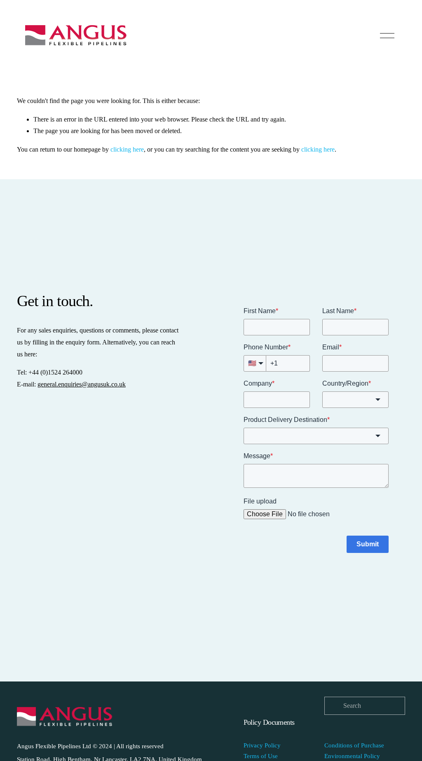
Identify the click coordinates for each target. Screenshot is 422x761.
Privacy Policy (262, 745)
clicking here (127, 149)
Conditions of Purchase (354, 745)
